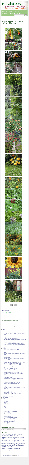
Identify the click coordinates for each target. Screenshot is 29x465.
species (10, 445)
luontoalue (19, 440)
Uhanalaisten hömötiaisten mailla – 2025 (11, 349)
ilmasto (11, 437)
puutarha (22, 442)
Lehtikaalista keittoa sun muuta (9, 421)
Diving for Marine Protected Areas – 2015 (11, 338)
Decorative (6, 399)
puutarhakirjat (4, 443)
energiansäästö (6, 435)
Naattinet (3, 454)
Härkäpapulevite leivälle (8, 416)
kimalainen (18, 438)
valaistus (3, 448)
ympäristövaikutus (12, 450)
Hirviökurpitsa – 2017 (8, 377)
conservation (13, 434)
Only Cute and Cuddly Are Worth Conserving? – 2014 (14, 343)
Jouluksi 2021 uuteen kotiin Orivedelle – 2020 (12, 363)
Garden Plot (6, 402)
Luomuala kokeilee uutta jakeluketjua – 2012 (12, 393)
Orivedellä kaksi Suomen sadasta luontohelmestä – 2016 (14, 378)
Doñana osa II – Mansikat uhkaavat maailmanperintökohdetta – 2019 (10, 369)
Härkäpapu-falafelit (7, 413)
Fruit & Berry (6, 401)
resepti (10, 443)
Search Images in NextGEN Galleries (10, 425)
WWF (18, 448)
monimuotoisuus (8, 442)
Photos (11, 11)
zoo (17, 449)
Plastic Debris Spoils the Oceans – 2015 (11, 342)
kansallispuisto (8, 439)
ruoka (13, 443)
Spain (5, 407)
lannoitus (11, 440)
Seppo (18, 455)
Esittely (18, 13)
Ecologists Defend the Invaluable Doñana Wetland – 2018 (15, 335)
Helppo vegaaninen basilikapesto (10, 420)
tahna (13, 445)
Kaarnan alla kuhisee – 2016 (9, 381)
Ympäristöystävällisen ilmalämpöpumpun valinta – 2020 (14, 362)
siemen (22, 443)
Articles (17, 11)
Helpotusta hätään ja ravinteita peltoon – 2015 (12, 382)
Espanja (13, 435)
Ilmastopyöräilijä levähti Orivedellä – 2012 (12, 389)
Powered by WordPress (7, 455)
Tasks (5, 408)
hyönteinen (17, 435)
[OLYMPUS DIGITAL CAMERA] (13, 285)
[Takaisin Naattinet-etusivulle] (14, 5)
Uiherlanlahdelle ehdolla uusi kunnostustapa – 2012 (14, 394)
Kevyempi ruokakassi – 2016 (9, 379)
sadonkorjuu (17, 443)
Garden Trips (6, 403)
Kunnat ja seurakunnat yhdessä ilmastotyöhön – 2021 (14, 361)
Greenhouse (6, 404)
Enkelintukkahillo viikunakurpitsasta (10, 411)
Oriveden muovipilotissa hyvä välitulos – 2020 (12, 364)
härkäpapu (5, 437)
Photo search (5, 397)
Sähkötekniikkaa (6, 423)
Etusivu (4, 11)
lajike (7, 440)
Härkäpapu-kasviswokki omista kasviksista (12, 415)
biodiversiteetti (5, 434)
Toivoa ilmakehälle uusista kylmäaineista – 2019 (13, 372)
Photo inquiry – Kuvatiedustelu (8, 396)
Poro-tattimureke (7, 422)
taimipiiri (5, 446)
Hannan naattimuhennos (8, 412)
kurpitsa (3, 440)
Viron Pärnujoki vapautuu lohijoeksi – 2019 (12, 371)
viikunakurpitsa (10, 448)
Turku (12, 447)
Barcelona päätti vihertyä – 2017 (10, 376)
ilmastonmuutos (14, 437)
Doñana (20, 434)
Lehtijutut (5, 13)
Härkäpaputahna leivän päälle (9, 418)
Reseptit (12, 13)
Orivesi (15, 442)
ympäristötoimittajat (4, 449)
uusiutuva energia (19, 447)
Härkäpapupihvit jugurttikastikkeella (10, 417)
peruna (18, 442)
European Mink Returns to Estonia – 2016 (12, 337)
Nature (5, 406)
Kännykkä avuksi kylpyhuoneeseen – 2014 (12, 383)
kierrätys (13, 439)
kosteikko (22, 439)
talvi (10, 447)
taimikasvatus (19, 444)
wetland (15, 448)
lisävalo (15, 440)
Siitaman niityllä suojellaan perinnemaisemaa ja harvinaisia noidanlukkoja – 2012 (13, 391)
